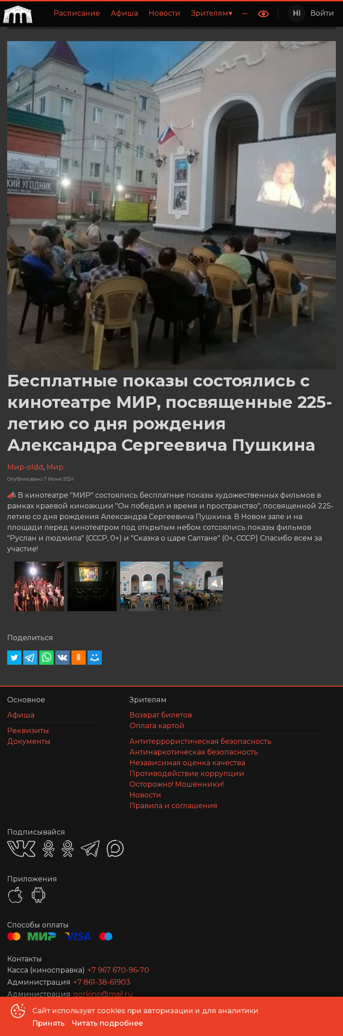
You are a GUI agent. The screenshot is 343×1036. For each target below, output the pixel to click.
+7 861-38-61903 (101, 982)
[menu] (144, 13)
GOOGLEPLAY (38, 895)
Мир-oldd (25, 467)
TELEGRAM (90, 848)
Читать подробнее (107, 1023)
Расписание (77, 13)
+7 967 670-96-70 (118, 970)
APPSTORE (15, 895)
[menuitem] (76, 13)
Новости (164, 13)
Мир (54, 467)
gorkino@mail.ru (103, 994)
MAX (115, 848)
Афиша (124, 13)
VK (21, 848)
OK (48, 848)
